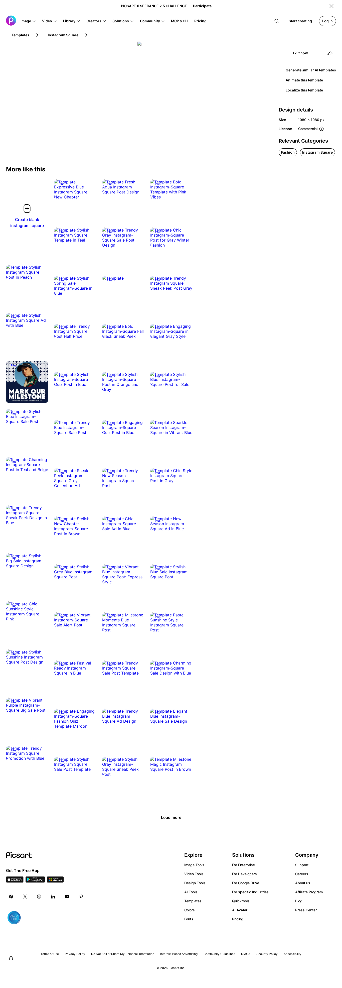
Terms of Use (50, 954)
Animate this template (304, 80)
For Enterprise (243, 865)
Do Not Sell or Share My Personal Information (122, 954)
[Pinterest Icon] (81, 897)
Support (301, 865)
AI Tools (191, 892)
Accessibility (292, 954)
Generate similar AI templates (311, 70)
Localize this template (304, 90)
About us (302, 883)
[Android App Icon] (35, 881)
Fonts (188, 919)
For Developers (244, 874)
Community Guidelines (219, 954)
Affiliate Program (309, 892)
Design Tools (195, 883)
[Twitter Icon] (25, 897)
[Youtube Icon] (67, 897)
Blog (298, 901)
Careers (301, 874)
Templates (193, 901)
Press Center (306, 910)
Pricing (237, 919)
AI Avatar (239, 910)
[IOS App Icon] (15, 881)
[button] (28, 21)
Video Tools (194, 874)
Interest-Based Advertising (179, 954)
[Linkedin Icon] (53, 897)
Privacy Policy (75, 954)
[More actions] (88, 191)
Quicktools (241, 901)
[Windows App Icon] (55, 881)
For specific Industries (250, 892)
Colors (189, 910)
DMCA (245, 954)
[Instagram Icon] (39, 897)
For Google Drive (245, 883)
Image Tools (194, 865)
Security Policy (267, 954)
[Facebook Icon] (11, 897)
